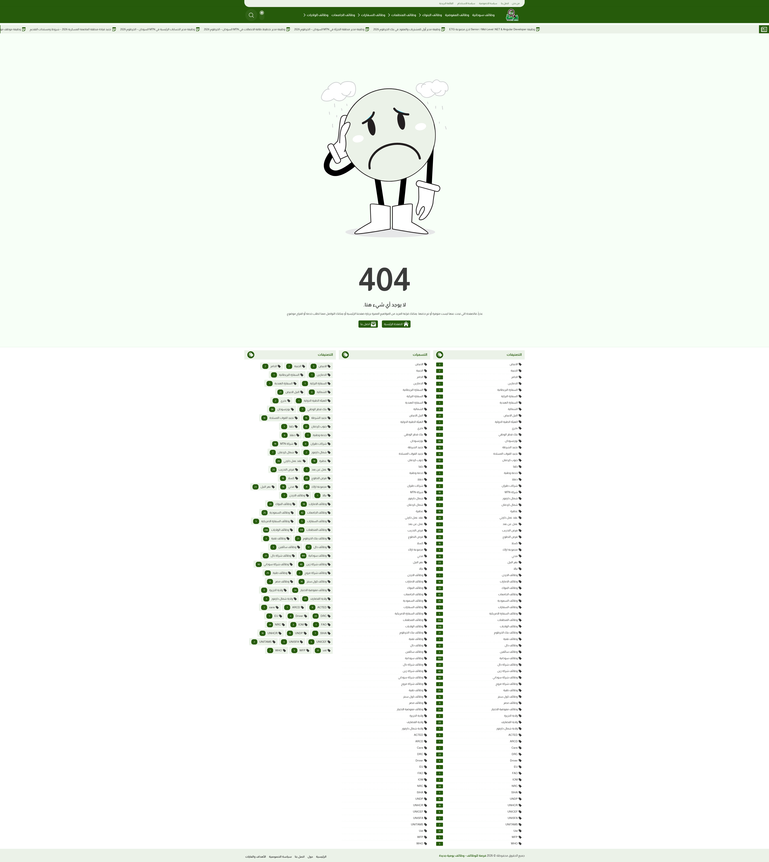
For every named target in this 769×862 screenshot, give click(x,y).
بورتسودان (478, 441)
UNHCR (478, 805)
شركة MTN (478, 492)
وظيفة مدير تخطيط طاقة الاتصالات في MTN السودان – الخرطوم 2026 (300, 29)
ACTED (478, 735)
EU (478, 766)
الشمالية (478, 409)
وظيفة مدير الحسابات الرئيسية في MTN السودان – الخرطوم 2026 (213, 29)
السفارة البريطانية (478, 390)
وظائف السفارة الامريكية (478, 613)
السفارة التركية (478, 396)
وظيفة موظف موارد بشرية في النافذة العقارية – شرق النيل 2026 (39, 29)
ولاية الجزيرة (478, 715)
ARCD (478, 741)
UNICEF (478, 811)
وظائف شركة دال (478, 664)
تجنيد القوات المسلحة (478, 453)
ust (478, 831)
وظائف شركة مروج (478, 684)
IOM (478, 779)
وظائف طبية (478, 690)
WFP (478, 837)
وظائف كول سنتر (478, 696)
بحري (478, 428)
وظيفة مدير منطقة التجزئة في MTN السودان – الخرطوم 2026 (385, 29)
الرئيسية (321, 856)
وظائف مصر (478, 703)
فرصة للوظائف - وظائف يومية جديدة (462, 855)
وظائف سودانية (483, 15)
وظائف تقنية (478, 639)
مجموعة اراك (478, 549)
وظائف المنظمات (403, 15)
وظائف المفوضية (457, 15)
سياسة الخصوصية (488, 3)
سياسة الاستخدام (466, 3)
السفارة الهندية (478, 402)
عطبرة (478, 511)
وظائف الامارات (478, 581)
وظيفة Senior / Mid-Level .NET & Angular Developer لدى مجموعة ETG (548, 29)
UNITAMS (478, 824)
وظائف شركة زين (478, 671)
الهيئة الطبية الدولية (478, 422)
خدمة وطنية (478, 473)
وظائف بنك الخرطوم (478, 632)
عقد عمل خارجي (478, 517)
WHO (478, 843)
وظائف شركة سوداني (478, 677)
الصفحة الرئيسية (393, 324)
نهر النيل (478, 562)
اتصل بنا (505, 3)
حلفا (478, 466)
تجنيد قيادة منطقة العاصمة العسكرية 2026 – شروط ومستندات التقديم (126, 29)
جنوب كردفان (478, 460)
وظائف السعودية (478, 600)
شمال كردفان (478, 505)
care (478, 747)
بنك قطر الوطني (478, 434)
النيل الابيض (478, 415)
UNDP (478, 799)
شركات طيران (478, 485)
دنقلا (478, 479)
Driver (478, 760)
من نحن (516, 3)
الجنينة (478, 370)
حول (310, 856)
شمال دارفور (478, 498)
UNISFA (478, 818)
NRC (478, 786)
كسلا (478, 543)
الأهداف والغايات (255, 856)
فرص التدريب (478, 530)
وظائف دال (478, 645)
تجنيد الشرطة (478, 447)
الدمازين (478, 383)
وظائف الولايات (317, 15)
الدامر (478, 377)
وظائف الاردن (478, 575)
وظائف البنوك (432, 15)
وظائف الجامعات (343, 15)
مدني (478, 556)
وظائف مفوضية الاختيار (478, 709)
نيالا (478, 568)
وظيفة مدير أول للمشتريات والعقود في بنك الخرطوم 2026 (462, 29)
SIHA (478, 792)
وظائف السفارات (373, 15)
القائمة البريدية (446, 3)
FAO (478, 773)
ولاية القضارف (478, 722)
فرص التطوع (478, 537)
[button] (261, 15)
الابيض (478, 364)
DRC (478, 754)
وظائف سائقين (478, 652)
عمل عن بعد (478, 524)
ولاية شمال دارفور (478, 728)
